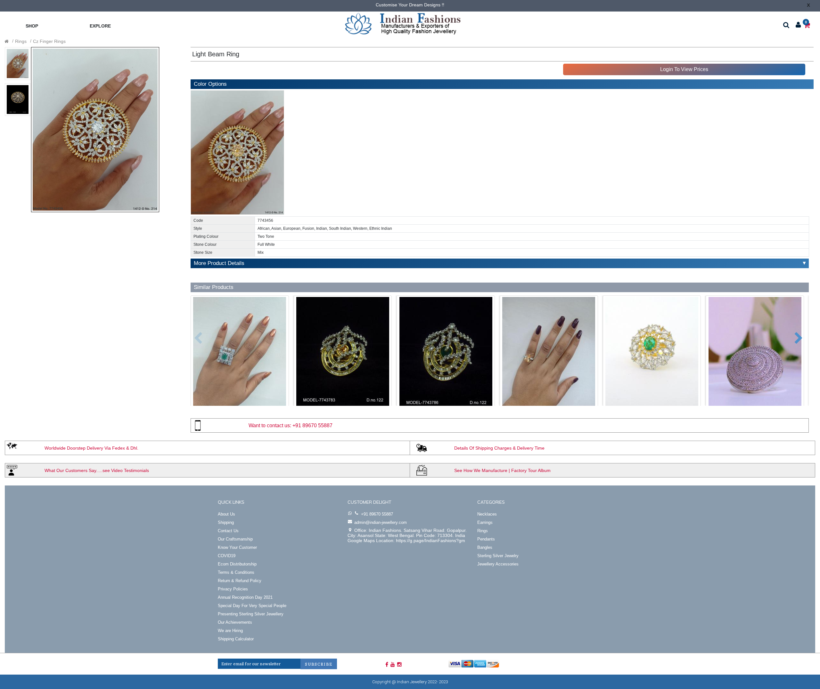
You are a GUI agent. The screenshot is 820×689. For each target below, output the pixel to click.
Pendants (486, 539)
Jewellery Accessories (498, 564)
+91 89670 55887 (312, 425)
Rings (21, 41)
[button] (193, 335)
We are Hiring (230, 630)
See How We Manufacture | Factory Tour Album (502, 470)
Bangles (484, 547)
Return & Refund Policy (239, 580)
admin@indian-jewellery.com (380, 522)
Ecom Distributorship (237, 564)
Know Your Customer (237, 547)
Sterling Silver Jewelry (498, 555)
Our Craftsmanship (235, 539)
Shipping (226, 522)
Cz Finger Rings (49, 41)
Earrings (485, 522)
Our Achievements (235, 622)
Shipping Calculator (236, 639)
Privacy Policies (233, 589)
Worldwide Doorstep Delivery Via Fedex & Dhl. (91, 448)
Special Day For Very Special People (252, 605)
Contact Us (228, 530)
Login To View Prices (684, 69)
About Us (226, 514)
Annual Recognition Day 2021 (245, 597)
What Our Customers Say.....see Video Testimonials (97, 470)
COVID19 (226, 555)
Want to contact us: (270, 425)
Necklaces (487, 514)
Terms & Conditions (236, 572)
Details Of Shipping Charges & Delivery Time (499, 448)
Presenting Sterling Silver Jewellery (250, 614)
